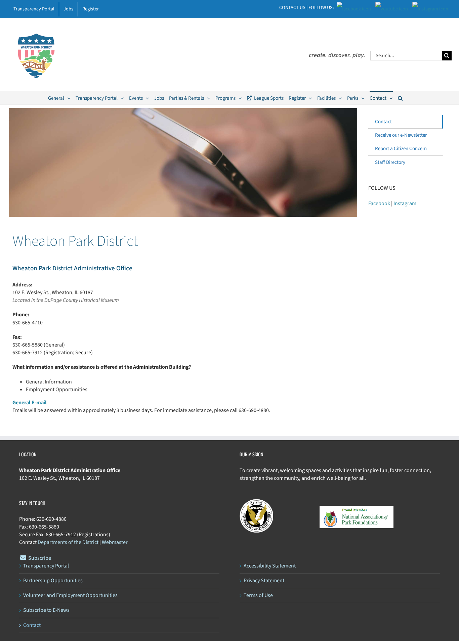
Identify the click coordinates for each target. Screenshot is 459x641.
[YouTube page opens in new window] (392, 7)
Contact (383, 121)
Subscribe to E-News (46, 610)
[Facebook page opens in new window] (354, 7)
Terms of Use (258, 595)
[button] (400, 97)
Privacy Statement (264, 580)
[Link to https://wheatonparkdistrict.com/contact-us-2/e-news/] (23, 557)
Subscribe (39, 558)
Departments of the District (68, 542)
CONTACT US (292, 7)
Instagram (404, 203)
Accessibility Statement (270, 565)
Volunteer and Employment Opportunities (70, 595)
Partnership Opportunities (53, 580)
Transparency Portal (46, 565)
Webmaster (115, 542)
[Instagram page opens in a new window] (430, 7)
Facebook (379, 203)
